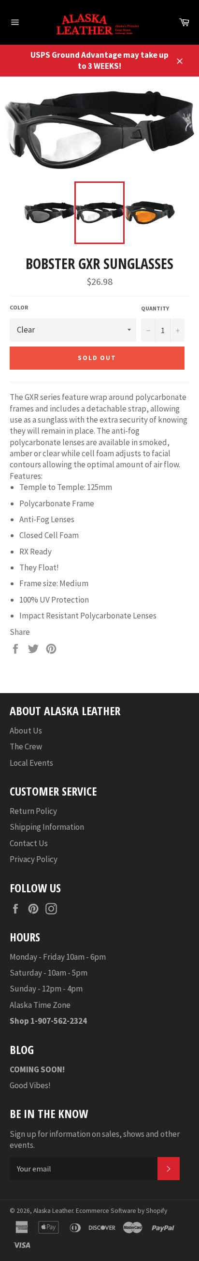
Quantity (155, 308)
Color (19, 307)
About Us (26, 730)
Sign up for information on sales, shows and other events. (95, 1139)
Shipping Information (47, 827)
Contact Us (29, 843)
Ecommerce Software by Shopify (121, 1211)
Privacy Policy (33, 859)
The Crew (26, 746)
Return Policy (33, 811)
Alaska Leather (53, 1211)
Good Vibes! (30, 1085)
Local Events (31, 763)
